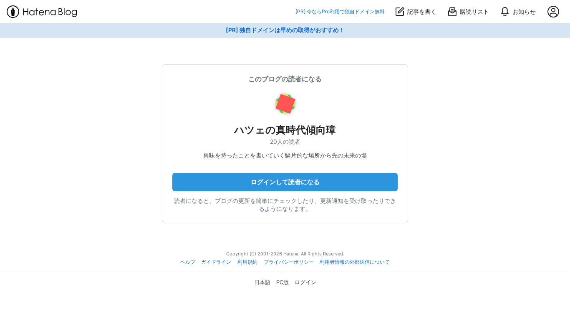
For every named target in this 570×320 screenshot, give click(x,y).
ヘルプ (187, 262)
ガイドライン (216, 262)
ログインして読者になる (285, 182)
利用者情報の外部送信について (355, 262)
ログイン (305, 282)
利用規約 (247, 262)
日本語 (262, 282)
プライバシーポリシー (289, 262)
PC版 (282, 282)
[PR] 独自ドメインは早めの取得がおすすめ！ (285, 30)
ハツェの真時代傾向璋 (285, 130)
